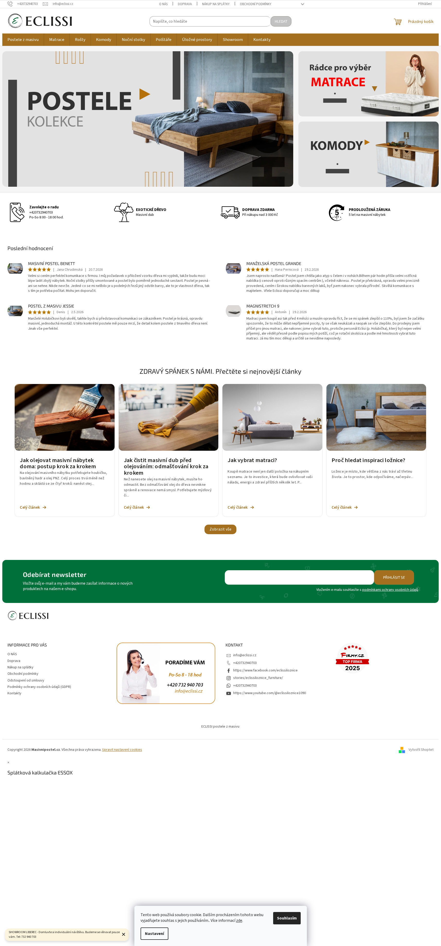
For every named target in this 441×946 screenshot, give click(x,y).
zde (239, 920)
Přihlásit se (394, 577)
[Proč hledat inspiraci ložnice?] (376, 417)
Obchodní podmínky (255, 4)
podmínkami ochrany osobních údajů (390, 589)
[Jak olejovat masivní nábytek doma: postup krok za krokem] (65, 417)
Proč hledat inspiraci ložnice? (368, 460)
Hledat (281, 21)
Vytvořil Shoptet (421, 749)
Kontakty (14, 693)
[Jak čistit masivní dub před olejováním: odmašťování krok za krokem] (169, 417)
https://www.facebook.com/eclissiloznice (265, 670)
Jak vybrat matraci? (252, 460)
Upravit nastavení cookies (122, 749)
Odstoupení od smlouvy (25, 680)
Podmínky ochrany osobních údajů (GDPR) (39, 686)
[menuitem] (23, 39)
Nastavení (154, 933)
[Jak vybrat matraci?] (272, 417)
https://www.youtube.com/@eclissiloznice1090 (269, 693)
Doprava (185, 4)
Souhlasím (287, 918)
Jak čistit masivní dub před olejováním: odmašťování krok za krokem (166, 466)
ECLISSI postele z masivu (220, 726)
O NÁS (163, 4)
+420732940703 (41, 212)
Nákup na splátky (216, 4)
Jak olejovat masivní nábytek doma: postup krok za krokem (58, 463)
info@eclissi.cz (244, 655)
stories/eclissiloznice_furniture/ (258, 677)
